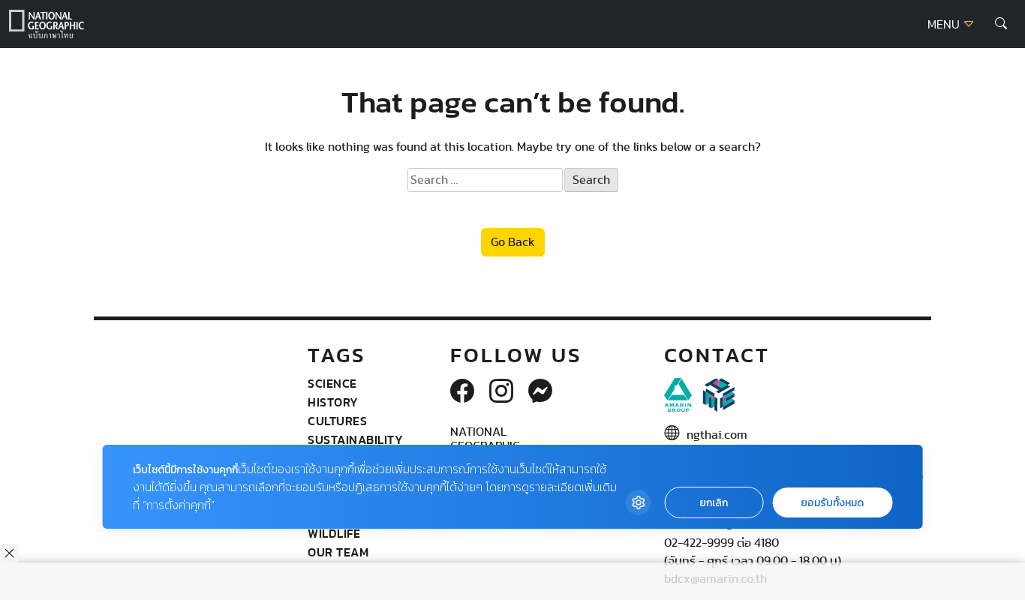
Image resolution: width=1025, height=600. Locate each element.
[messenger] (540, 392)
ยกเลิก (713, 503)
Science (332, 383)
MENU (945, 25)
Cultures (337, 421)
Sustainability (355, 439)
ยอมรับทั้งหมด (832, 503)
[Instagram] (501, 392)
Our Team (338, 552)
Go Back (513, 242)
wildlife (334, 533)
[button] (1001, 24)
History (333, 402)
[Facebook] (462, 392)
